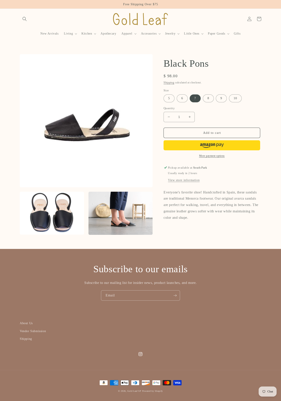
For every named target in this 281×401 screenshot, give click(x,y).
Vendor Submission (33, 331)
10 (235, 98)
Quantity (169, 108)
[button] (24, 19)
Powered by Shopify (152, 391)
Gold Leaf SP (134, 391)
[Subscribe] (175, 295)
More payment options (212, 155)
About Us (26, 323)
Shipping (169, 82)
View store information (184, 180)
